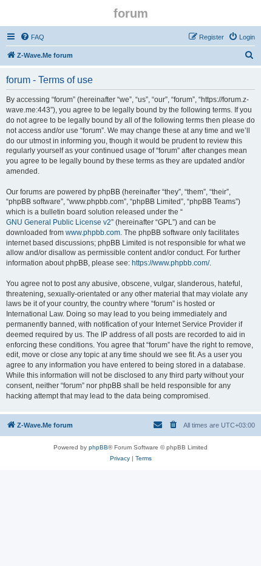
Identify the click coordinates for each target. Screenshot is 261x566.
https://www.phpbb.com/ (170, 263)
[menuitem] (32, 37)
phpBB (98, 447)
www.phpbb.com (93, 232)
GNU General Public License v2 (58, 222)
